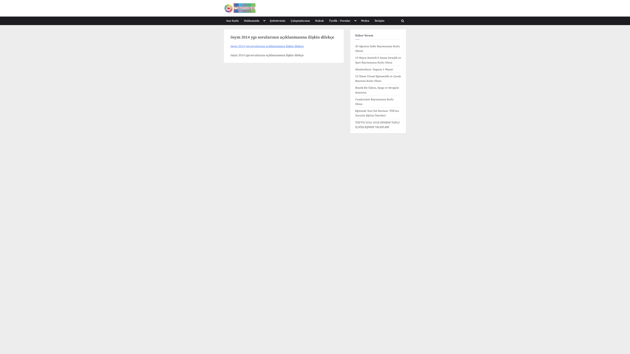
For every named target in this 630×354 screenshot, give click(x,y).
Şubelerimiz (277, 20)
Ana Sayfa (232, 20)
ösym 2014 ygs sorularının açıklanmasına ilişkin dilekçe (267, 46)
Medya (365, 20)
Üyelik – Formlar (339, 20)
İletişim (379, 20)
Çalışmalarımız (300, 20)
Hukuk (319, 20)
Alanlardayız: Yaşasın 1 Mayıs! (374, 69)
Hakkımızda (251, 20)
